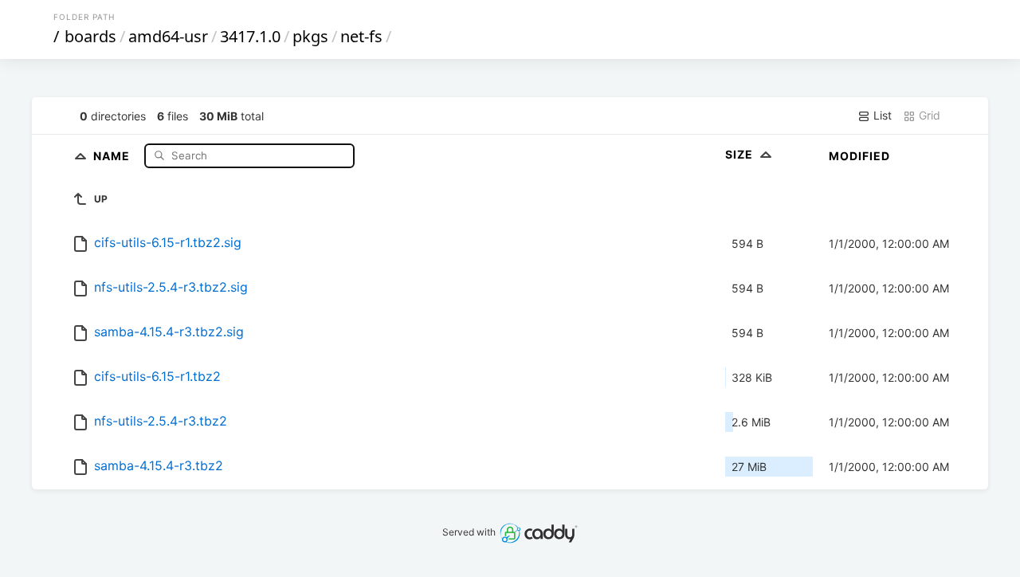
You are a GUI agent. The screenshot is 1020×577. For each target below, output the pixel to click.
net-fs (361, 36)
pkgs (310, 36)
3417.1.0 (250, 36)
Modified (859, 156)
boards (90, 36)
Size (740, 154)
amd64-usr (168, 36)
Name (113, 155)
